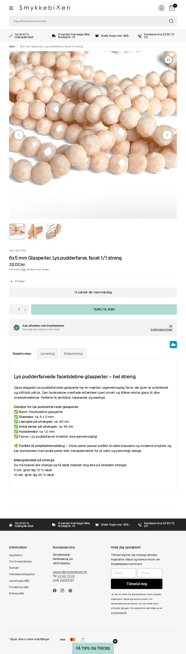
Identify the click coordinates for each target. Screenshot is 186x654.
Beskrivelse (22, 353)
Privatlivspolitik (19, 587)
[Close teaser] (115, 641)
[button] (93, 648)
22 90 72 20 (66, 576)
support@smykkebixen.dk (70, 572)
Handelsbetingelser (22, 574)
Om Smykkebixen (20, 561)
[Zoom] (168, 60)
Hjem (12, 46)
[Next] (167, 135)
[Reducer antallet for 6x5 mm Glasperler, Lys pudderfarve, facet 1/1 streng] (12, 309)
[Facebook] (56, 590)
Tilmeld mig (136, 584)
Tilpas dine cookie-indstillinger (29, 639)
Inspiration (15, 555)
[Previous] (19, 135)
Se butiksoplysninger (161, 327)
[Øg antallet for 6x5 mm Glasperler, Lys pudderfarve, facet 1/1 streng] (25, 309)
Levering (48, 353)
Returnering (73, 353)
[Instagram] (64, 590)
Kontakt (14, 568)
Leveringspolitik (19, 581)
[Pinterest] (72, 590)
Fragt (23, 269)
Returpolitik (16, 593)
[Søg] (171, 21)
